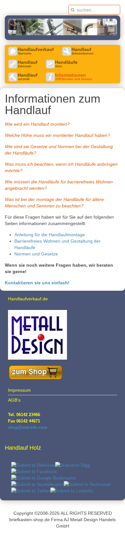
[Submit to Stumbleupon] (37, 484)
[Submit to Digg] (72, 465)
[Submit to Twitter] (30, 490)
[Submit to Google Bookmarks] (43, 477)
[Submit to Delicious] (33, 465)
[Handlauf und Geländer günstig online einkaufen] (34, 378)
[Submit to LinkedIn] (71, 490)
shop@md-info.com (27, 427)
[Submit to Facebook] (34, 471)
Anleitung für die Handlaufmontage (49, 234)
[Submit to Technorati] (87, 484)
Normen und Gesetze (36, 253)
